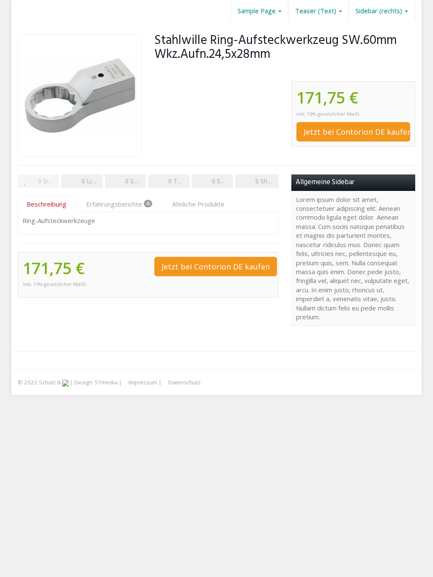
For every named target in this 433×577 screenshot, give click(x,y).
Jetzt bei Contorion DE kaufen (357, 132)
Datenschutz (184, 382)
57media (106, 382)
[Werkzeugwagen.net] (17, 10)
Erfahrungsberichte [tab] (117, 204)
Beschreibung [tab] (46, 204)
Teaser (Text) (316, 10)
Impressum (142, 382)
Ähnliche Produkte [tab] (198, 204)
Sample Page (257, 10)
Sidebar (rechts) (380, 10)
